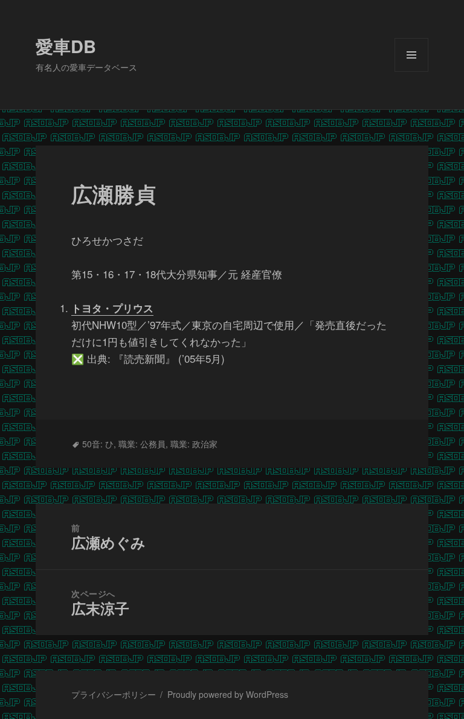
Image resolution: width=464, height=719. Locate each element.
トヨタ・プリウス (112, 308)
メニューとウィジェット (411, 71)
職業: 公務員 (142, 444)
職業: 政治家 (194, 444)
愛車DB (66, 46)
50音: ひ (98, 444)
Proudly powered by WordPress (227, 694)
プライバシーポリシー (113, 694)
